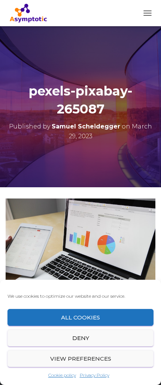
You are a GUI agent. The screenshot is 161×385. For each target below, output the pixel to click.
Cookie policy (62, 375)
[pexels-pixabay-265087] (80, 248)
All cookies (80, 317)
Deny (80, 338)
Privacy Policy (94, 375)
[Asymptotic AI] (31, 13)
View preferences (80, 358)
